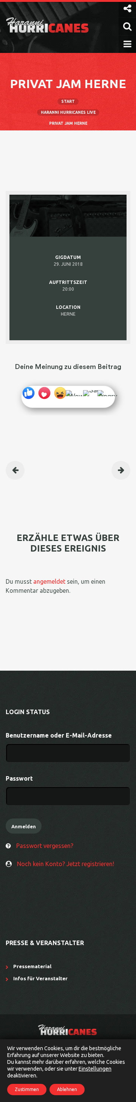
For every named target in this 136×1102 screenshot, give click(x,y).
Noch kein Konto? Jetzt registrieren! (65, 863)
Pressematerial (32, 966)
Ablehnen (67, 1089)
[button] (127, 8)
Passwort (19, 778)
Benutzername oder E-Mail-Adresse (59, 735)
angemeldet (49, 581)
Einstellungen (95, 1069)
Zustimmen (27, 1089)
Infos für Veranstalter (40, 978)
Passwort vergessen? (44, 845)
